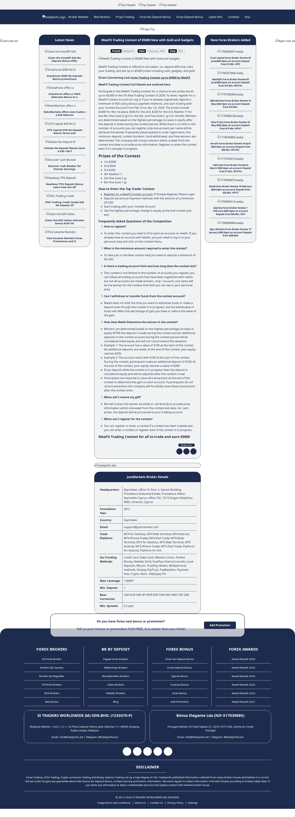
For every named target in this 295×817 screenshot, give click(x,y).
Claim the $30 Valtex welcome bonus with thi (64, 221)
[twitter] (186, 451)
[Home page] (54, 17)
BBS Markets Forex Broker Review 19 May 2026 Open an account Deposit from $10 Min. (230, 104)
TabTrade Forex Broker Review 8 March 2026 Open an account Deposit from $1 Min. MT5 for (230, 168)
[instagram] (147, 751)
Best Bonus (51, 701)
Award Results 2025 (243, 667)
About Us (140, 802)
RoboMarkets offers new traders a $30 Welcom (64, 113)
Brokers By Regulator (51, 676)
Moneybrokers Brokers (115, 676)
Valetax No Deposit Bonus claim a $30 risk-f (64, 149)
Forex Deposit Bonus (189, 17)
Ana (247, 17)
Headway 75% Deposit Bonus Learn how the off (64, 185)
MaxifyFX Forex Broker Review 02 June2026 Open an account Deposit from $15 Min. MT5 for (230, 82)
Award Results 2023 (243, 684)
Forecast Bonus (180, 684)
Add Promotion (220, 625)
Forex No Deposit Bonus (155, 17)
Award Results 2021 (243, 701)
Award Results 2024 (243, 676)
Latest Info (215, 17)
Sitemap (193, 802)
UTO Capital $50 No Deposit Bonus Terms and (64, 131)
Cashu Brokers (115, 684)
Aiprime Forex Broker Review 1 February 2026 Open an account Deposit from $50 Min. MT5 (230, 211)
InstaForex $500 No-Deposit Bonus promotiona (64, 77)
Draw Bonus (179, 693)
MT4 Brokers (51, 693)
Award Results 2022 (243, 693)
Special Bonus (179, 676)
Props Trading (125, 17)
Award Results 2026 (243, 659)
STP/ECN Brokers (52, 684)
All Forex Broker (51, 659)
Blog (115, 701)
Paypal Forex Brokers (115, 659)
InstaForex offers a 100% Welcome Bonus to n (65, 95)
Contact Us (156, 802)
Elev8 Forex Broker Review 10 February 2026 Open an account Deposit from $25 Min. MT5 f (230, 189)
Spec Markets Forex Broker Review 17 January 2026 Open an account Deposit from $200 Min (230, 232)
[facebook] (179, 451)
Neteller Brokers (115, 693)
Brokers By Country (51, 667)
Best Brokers (102, 17)
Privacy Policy (175, 802)
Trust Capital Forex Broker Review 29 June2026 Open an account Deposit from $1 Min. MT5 (230, 61)
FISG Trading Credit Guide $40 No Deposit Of (64, 203)
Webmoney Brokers (115, 667)
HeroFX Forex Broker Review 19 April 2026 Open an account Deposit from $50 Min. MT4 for (230, 146)
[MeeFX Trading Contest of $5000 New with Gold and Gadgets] (139, 58)
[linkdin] (193, 451)
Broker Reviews (78, 17)
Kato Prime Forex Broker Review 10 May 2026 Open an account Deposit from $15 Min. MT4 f (230, 125)
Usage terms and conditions (113, 802)
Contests (233, 17)
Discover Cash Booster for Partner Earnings (64, 167)
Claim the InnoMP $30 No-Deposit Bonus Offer (64, 59)
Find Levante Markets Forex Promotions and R (64, 239)
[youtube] (137, 751)
